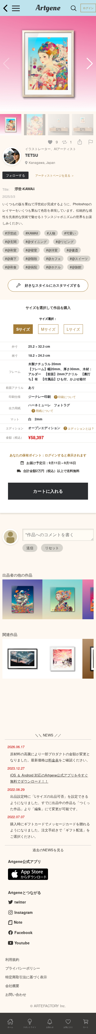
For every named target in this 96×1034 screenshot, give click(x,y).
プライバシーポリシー (22, 968)
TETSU (31, 155)
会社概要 (12, 985)
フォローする (15, 175)
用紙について (44, 410)
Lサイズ (73, 329)
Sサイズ (23, 329)
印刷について (67, 397)
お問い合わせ (15, 994)
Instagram (23, 912)
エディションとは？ (81, 428)
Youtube (22, 942)
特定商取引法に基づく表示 (26, 976)
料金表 (53, 759)
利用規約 (12, 959)
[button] (89, 63)
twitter (20, 902)
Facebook (23, 932)
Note (18, 922)
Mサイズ (48, 329)
